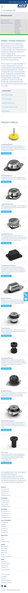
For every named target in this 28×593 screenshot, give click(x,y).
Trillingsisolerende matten (5, 20)
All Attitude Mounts (17, 33)
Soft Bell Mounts (17, 21)
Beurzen (3, 539)
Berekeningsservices (8, 103)
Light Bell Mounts (17, 23)
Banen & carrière (4, 565)
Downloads (14, 1)
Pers (2, 537)
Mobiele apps (4, 526)
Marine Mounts (16, 27)
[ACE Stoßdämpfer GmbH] (22, 6)
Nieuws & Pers (4, 535)
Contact (18, 1)
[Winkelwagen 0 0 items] (25, 2)
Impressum (3, 578)
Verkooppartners (4, 546)
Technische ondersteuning (9, 107)
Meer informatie (6, 153)
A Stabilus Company (5, 563)
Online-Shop (4, 552)
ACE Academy (6, 111)
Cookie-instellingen (5, 574)
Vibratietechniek (4, 493)
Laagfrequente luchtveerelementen (7, 23)
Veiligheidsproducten (5, 495)
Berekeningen (4, 509)
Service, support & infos (6, 556)
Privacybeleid (4, 576)
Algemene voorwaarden (6, 582)
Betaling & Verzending (6, 580)
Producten (3, 487)
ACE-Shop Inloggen (7, 95)
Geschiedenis (4, 561)
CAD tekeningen (6, 99)
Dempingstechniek (5, 489)
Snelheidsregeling (5, 491)
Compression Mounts (18, 26)
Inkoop (2, 554)
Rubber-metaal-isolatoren (5, 21)
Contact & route (4, 567)
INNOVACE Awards (5, 541)
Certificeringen (4, 532)
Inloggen (22, 1)
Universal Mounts (17, 30)
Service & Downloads (6, 520)
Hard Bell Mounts (17, 24)
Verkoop (3, 544)
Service (10, 1)
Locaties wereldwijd (5, 569)
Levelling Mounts (17, 20)
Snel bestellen (4, 548)
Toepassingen (4, 498)
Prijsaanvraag (4, 550)
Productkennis (4, 528)
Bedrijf (2, 559)
